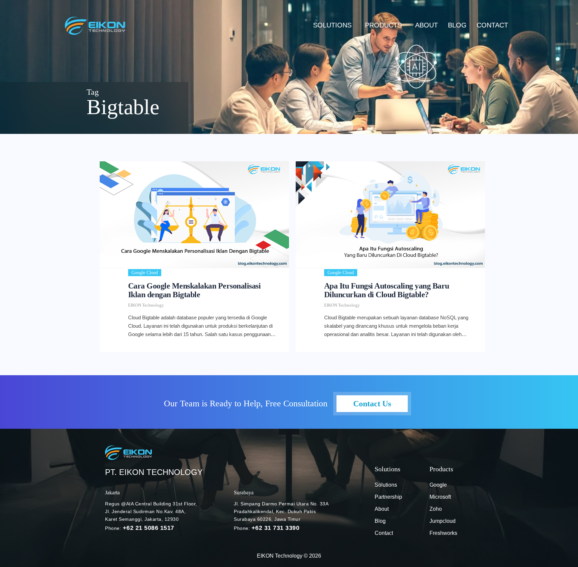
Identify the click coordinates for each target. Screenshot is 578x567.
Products (383, 25)
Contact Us (372, 403)
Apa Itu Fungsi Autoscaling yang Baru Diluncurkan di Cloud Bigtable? (386, 290)
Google (438, 485)
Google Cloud (144, 272)
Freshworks (443, 533)
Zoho (435, 509)
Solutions (332, 25)
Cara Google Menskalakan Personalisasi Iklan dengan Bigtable (194, 290)
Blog (380, 521)
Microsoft (440, 497)
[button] (334, 25)
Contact (492, 25)
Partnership (388, 497)
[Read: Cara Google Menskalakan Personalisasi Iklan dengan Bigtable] (194, 214)
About (426, 25)
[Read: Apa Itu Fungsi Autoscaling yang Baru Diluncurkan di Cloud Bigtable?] (390, 214)
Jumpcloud (442, 521)
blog (457, 25)
